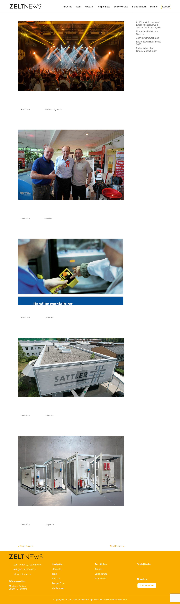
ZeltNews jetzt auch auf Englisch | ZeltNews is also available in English (148, 25)
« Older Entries (25, 546)
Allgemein (57, 109)
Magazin (89, 7)
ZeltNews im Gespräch (147, 38)
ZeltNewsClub (121, 7)
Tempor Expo (103, 7)
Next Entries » (117, 546)
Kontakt (166, 6)
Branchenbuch (139, 7)
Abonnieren (147, 585)
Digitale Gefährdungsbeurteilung (66, 312)
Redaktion (25, 109)
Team (78, 7)
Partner (154, 7)
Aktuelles (67, 7)
